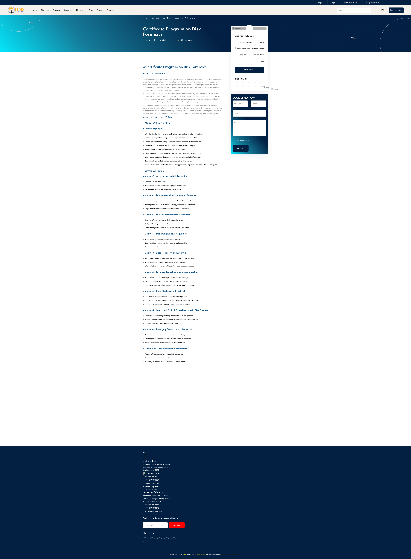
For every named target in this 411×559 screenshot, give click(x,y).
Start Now (248, 70)
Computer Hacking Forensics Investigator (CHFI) (204, 410)
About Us (45, 10)
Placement (80, 10)
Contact (110, 10)
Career (100, 10)
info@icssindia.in (372, 3)
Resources (68, 10)
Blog (91, 10)
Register (321, 3)
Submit (240, 148)
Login (333, 3)
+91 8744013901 (350, 3)
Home (34, 10)
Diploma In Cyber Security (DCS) (248, 408)
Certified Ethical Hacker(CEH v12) (158, 410)
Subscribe (175, 525)
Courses (56, 10)
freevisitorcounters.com (231, 554)
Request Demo (396, 10)
